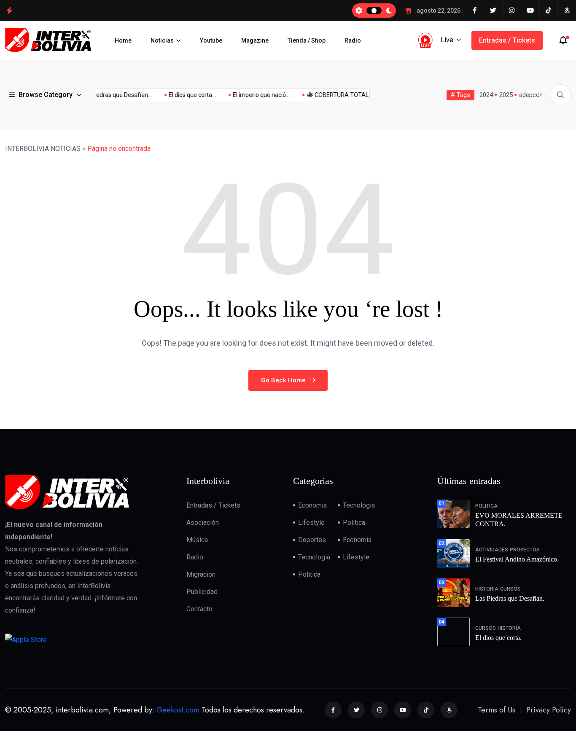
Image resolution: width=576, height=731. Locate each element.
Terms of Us (496, 709)
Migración (200, 574)
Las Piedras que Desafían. (509, 598)
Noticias (162, 40)
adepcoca (532, 95)
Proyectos (525, 549)
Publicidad (202, 592)
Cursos (510, 588)
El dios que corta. (498, 637)
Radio (353, 40)
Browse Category (45, 95)
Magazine (255, 40)
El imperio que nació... (255, 94)
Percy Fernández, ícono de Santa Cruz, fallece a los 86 (88, 10)
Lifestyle (311, 523)
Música (197, 540)
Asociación (202, 523)
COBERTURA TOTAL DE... (341, 94)
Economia (312, 505)
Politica (354, 523)
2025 (506, 95)
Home (123, 40)
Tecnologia (359, 505)
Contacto (199, 609)
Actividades (491, 549)
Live (447, 40)
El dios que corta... (186, 94)
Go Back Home (284, 380)
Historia (486, 588)
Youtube (211, 40)
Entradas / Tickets (507, 40)
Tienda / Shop (307, 40)
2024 (486, 95)
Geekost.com (177, 709)
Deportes (312, 540)
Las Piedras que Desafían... (110, 94)
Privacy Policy (548, 709)
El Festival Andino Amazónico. (517, 559)
